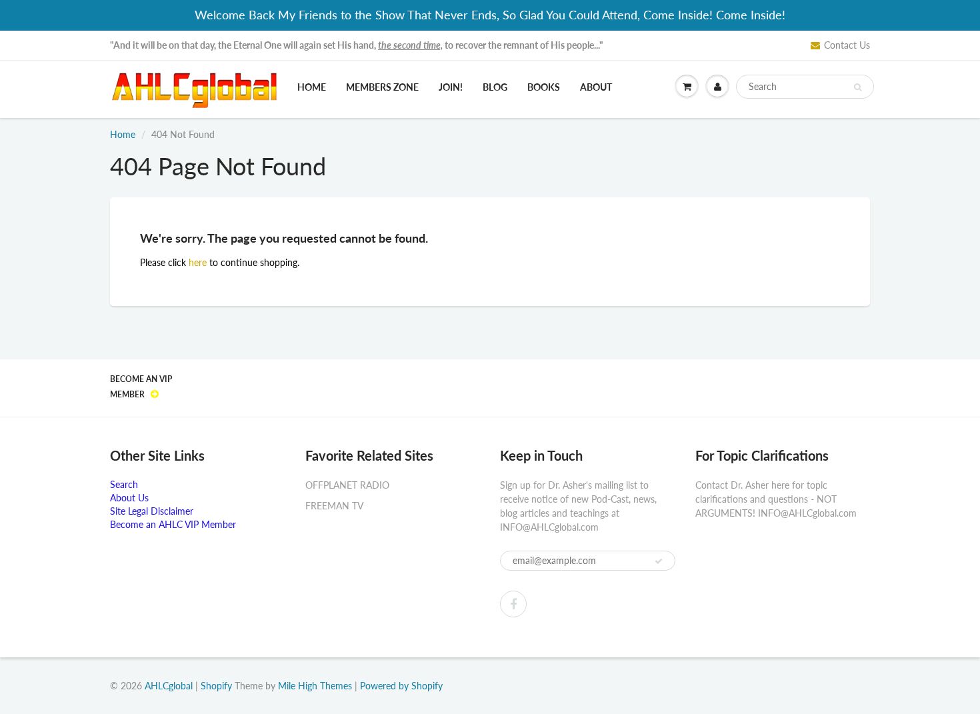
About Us (129, 497)
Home (311, 87)
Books (543, 87)
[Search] (857, 87)
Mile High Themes (315, 685)
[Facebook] (513, 604)
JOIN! (451, 87)
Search (124, 484)
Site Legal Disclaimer (151, 511)
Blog (495, 87)
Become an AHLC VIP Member (173, 524)
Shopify (216, 685)
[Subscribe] (658, 561)
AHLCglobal (169, 685)
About (596, 87)
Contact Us (847, 45)
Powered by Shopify (401, 685)
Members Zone (382, 87)
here (198, 262)
